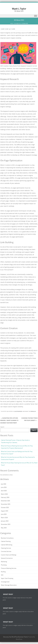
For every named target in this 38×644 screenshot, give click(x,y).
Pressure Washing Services (8, 568)
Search (2, 427)
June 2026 (4, 487)
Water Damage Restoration (9, 585)
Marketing (4, 561)
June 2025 (4, 514)
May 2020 (4, 528)
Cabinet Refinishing (6, 545)
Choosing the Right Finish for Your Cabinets (29, 419)
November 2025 (5, 504)
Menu (19, 16)
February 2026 (5, 497)
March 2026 (4, 494)
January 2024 (4, 521)
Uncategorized (17, 23)
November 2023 (5, 524)
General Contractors (7, 558)
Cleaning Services (6, 548)
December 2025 (5, 501)
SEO (2, 575)
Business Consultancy (7, 538)
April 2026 (4, 491)
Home (11, 23)
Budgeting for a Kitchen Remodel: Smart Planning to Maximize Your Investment (9, 420)
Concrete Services (6, 551)
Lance (13, 29)
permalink (33, 411)
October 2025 (5, 507)
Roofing (3, 572)
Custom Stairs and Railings (8, 555)
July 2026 (3, 484)
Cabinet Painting (6, 541)
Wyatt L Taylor (19, 8)
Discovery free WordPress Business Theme (15, 637)
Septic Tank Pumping (7, 578)
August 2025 (4, 511)
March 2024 (4, 517)
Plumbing (4, 565)
